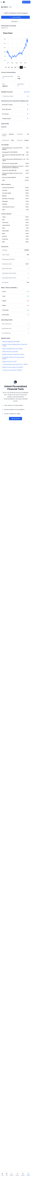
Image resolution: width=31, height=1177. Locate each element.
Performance (14, 21)
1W (5, 67)
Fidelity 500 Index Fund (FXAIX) (10, 351)
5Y (21, 67)
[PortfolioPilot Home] (4, 2)
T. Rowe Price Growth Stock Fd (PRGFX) (12, 370)
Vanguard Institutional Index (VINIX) (11, 341)
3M (12, 67)
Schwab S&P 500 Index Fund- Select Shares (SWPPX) (13, 358)
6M (15, 67)
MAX (25, 67)
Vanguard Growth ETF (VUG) (9, 361)
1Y (18, 67)
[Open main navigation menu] (1, 2)
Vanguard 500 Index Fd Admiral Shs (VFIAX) (13, 354)
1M (8, 67)
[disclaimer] (27, 92)
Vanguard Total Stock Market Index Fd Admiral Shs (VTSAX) (14, 345)
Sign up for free (26, 2)
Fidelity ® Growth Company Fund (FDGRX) (12, 367)
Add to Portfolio (17, 17)
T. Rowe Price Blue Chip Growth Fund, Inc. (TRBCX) (15, 364)
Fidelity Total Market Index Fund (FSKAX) (12, 348)
